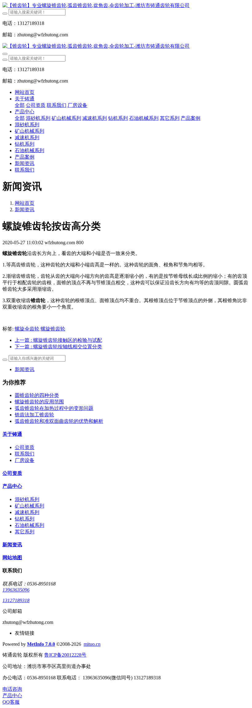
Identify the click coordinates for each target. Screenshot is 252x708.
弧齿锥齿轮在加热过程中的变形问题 (54, 408)
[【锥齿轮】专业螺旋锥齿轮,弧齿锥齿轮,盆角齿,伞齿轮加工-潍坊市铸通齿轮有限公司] (126, 5)
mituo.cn (92, 644)
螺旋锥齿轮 (53, 328)
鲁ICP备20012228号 (65, 654)
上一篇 (58, 340)
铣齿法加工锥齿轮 (34, 414)
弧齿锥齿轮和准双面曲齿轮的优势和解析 (59, 421)
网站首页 (24, 92)
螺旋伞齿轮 (27, 328)
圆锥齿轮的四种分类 (37, 395)
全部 (20, 105)
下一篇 (58, 346)
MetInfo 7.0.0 (41, 644)
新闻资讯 (24, 209)
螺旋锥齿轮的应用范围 (39, 401)
